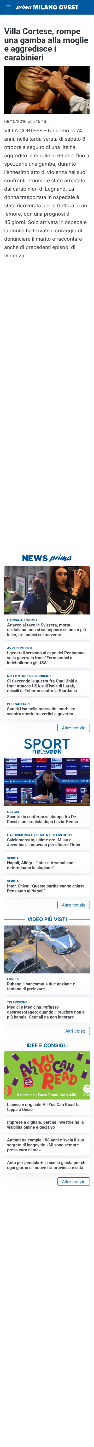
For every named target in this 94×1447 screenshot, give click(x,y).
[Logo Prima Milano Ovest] (47, 7)
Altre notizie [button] (73, 727)
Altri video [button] (75, 1031)
